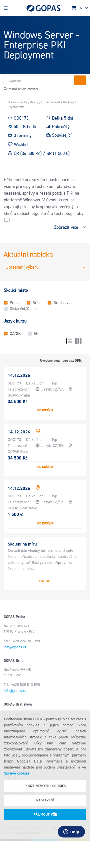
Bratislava (62, 302)
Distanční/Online (24, 308)
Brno (36, 302)
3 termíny (23, 135)
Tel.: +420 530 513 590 (22, 684)
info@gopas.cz (15, 647)
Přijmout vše (45, 814)
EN (36, 333)
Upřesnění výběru (22, 267)
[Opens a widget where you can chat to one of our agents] (71, 832)
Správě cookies (17, 773)
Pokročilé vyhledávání (22, 89)
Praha (15, 302)
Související (62, 135)
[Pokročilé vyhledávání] (80, 80)
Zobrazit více (66, 227)
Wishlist (21, 144)
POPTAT (45, 581)
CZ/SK (15, 333)
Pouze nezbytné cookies (45, 786)
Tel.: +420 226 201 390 (22, 641)
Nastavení (45, 800)
